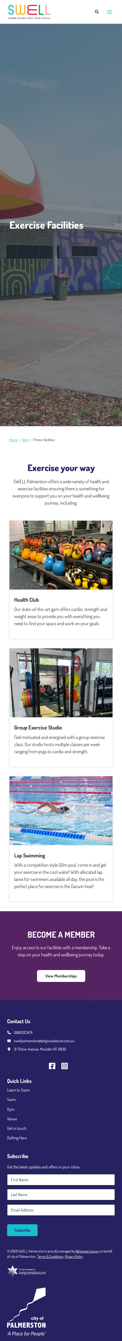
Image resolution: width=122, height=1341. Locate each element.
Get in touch (16, 1128)
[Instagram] (67, 1066)
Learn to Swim (18, 1089)
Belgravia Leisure (87, 1251)
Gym (25, 439)
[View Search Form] (97, 12)
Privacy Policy (74, 1256)
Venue (12, 1118)
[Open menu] (109, 11)
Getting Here (17, 1137)
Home (13, 439)
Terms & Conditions (50, 1256)
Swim (11, 1099)
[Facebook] (55, 1066)
